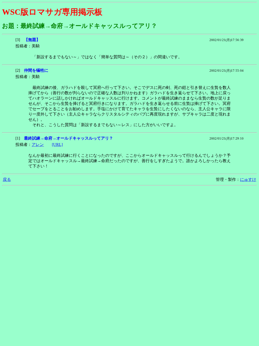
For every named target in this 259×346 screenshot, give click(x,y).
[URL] (57, 144)
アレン (38, 144)
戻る (7, 179)
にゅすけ (248, 179)
